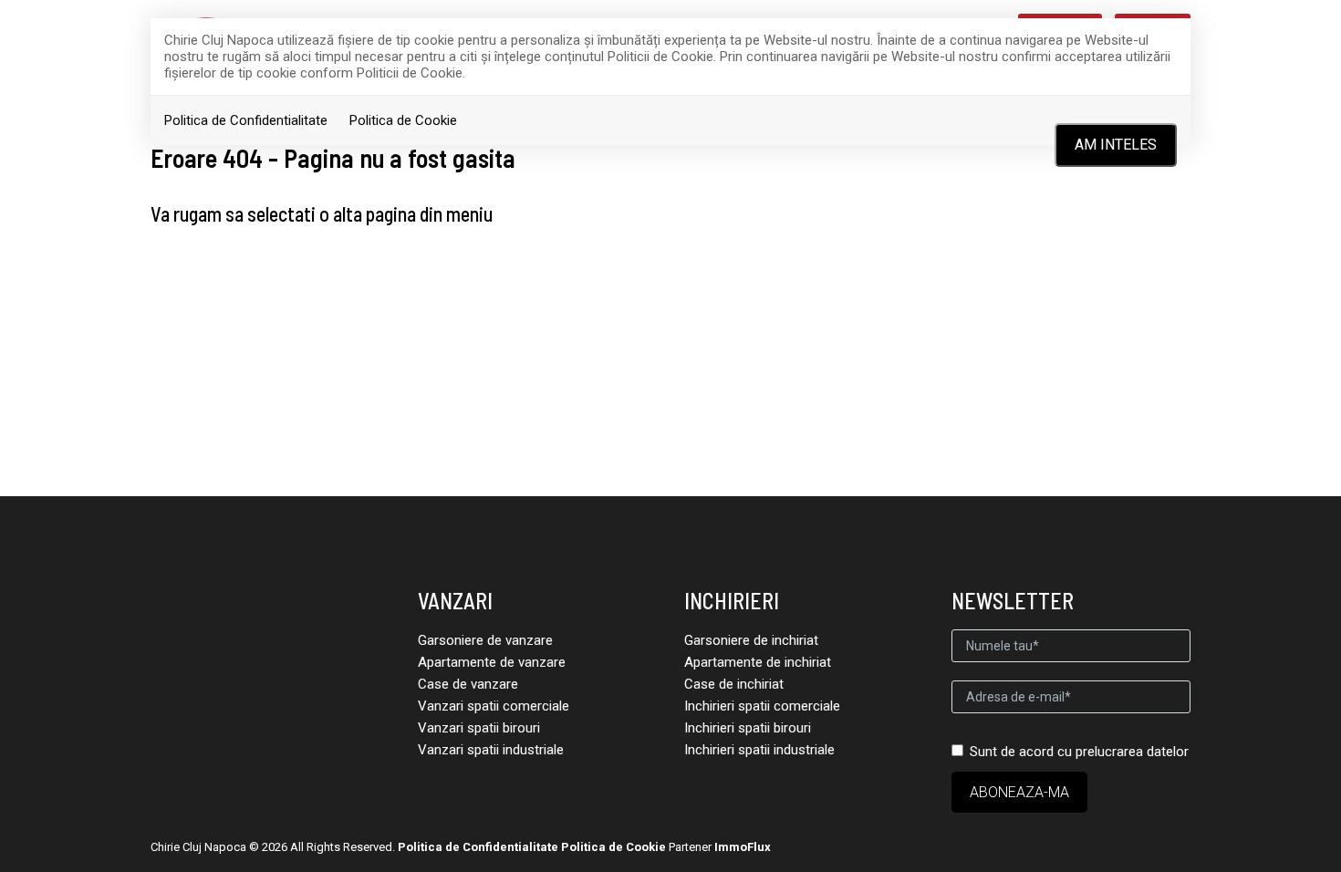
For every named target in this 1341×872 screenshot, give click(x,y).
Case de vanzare (468, 684)
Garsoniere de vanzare (485, 640)
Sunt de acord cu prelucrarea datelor (1079, 751)
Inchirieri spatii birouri (747, 728)
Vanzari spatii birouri (479, 728)
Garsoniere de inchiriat (751, 640)
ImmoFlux (742, 847)
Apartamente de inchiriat (757, 662)
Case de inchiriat (734, 684)
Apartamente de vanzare (492, 662)
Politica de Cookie (403, 120)
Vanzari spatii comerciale (493, 706)
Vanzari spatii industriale (491, 750)
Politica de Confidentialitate (245, 120)
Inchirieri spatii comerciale (762, 706)
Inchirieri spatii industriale (759, 750)
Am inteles (1116, 144)
